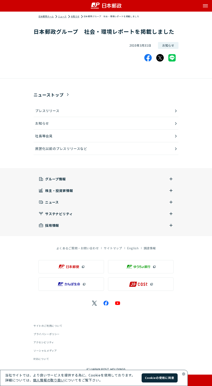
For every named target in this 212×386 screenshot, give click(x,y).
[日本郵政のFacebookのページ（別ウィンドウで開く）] (106, 303)
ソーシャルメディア (45, 350)
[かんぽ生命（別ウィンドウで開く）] (71, 284)
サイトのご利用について (48, 325)
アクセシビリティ (44, 342)
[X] (160, 58)
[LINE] (172, 58)
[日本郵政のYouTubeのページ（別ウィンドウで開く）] (117, 303)
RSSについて (41, 359)
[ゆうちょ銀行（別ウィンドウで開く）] (140, 266)
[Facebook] (148, 58)
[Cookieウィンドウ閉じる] (183, 374)
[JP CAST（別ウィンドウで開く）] (140, 284)
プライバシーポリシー (47, 334)
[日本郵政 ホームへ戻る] (106, 5)
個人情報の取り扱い (48, 380)
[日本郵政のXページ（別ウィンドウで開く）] (94, 303)
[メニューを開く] (205, 5)
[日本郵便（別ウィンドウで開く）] (71, 266)
